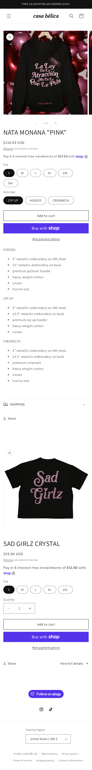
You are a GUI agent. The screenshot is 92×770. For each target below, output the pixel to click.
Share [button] (12, 418)
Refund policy (50, 753)
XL (50, 173)
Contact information (71, 760)
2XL (65, 173)
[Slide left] (36, 123)
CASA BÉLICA (30, 753)
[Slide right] (56, 123)
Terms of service (22, 760)
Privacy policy (70, 753)
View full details (71, 663)
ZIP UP (13, 200)
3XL (10, 183)
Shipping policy (45, 760)
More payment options (46, 239)
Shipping (8, 148)
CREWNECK (61, 200)
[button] (9, 16)
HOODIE (36, 200)
